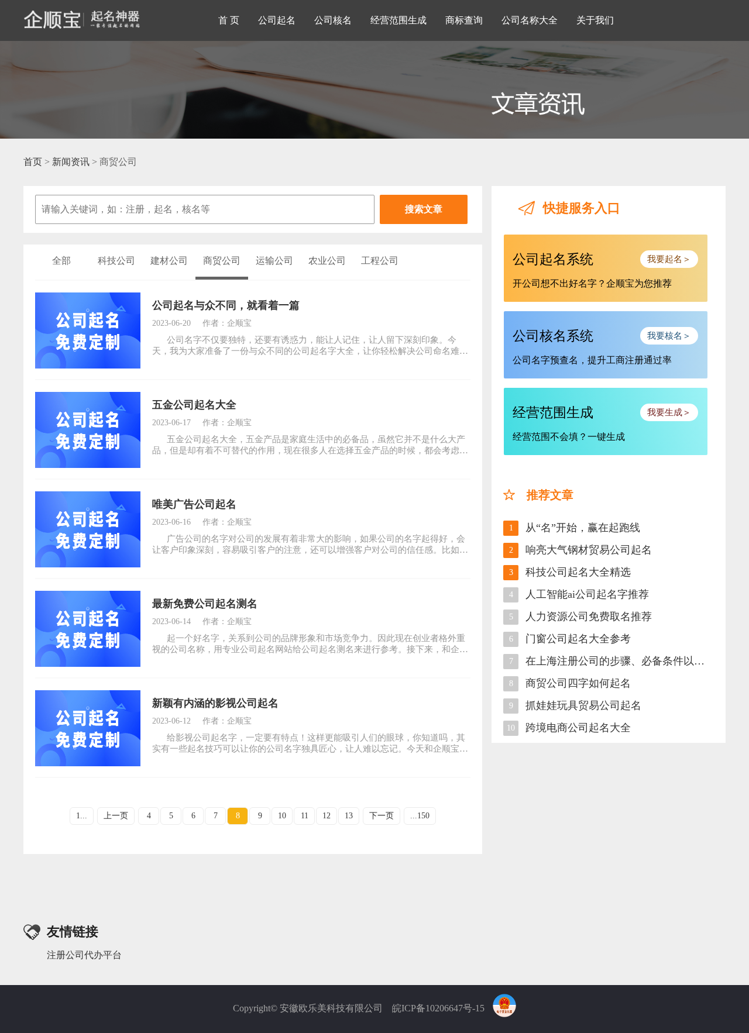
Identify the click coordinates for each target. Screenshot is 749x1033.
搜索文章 (423, 209)
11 (304, 815)
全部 (61, 261)
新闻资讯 (71, 162)
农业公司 (327, 261)
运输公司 (274, 261)
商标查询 (464, 20)
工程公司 (379, 261)
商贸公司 (221, 261)
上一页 (116, 815)
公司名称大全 (529, 20)
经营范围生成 (398, 20)
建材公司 (169, 261)
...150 (420, 815)
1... (81, 815)
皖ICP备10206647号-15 (438, 1008)
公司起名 (277, 20)
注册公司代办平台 (84, 955)
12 (326, 815)
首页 (32, 162)
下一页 (381, 815)
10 (282, 815)
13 (349, 815)
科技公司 (116, 261)
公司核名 (333, 20)
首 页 (228, 20)
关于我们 (595, 20)
